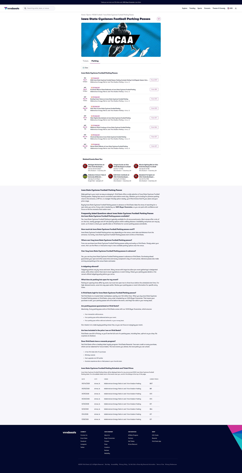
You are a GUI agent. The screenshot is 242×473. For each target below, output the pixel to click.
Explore (184, 8)
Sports (200, 8)
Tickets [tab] (85, 61)
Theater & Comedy (219, 8)
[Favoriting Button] (159, 19)
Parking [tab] (95, 61)
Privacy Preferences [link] (171, 464)
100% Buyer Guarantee (129, 2)
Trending (192, 8)
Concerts (207, 8)
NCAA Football (97, 15)
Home (83, 15)
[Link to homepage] (12, 8)
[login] (236, 8)
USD (231, 8)
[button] (85, 68)
